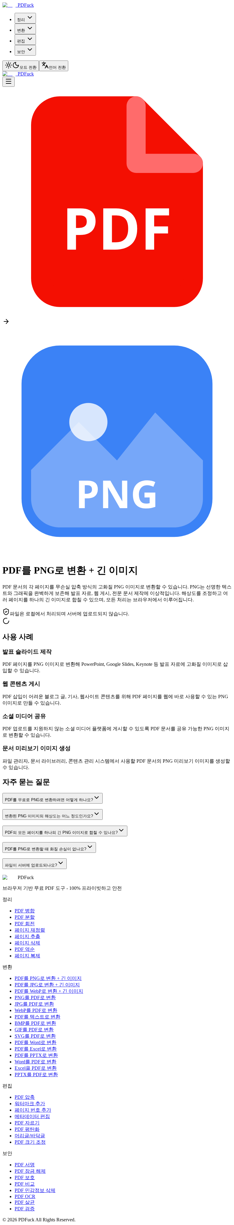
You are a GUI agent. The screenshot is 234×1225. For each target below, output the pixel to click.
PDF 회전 (25, 923)
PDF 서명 (25, 1164)
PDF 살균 (25, 1202)
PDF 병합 (25, 910)
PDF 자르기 (27, 1122)
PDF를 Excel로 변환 (36, 1048)
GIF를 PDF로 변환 (34, 1029)
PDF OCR (25, 1196)
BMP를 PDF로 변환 (35, 1023)
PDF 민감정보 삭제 (35, 1190)
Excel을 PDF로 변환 (36, 1068)
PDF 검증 (25, 1208)
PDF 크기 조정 (30, 1142)
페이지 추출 (27, 936)
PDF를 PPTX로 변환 (36, 1055)
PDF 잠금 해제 (30, 1171)
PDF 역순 (25, 949)
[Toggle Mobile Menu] (8, 82)
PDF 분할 (25, 917)
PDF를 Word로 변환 (35, 1042)
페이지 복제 (27, 955)
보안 (21, 52)
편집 (21, 41)
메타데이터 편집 (32, 1116)
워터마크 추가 (30, 1103)
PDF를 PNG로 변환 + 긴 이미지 (48, 978)
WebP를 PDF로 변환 (36, 1010)
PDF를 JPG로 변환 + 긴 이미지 (47, 984)
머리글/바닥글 (30, 1135)
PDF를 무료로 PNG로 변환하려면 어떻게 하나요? (49, 800)
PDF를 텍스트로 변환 (37, 1016)
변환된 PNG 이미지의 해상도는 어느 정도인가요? (49, 816)
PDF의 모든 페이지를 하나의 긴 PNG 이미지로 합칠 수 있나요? (61, 832)
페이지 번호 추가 (33, 1110)
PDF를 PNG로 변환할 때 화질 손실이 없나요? (45, 849)
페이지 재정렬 (30, 930)
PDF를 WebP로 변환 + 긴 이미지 (49, 991)
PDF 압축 (25, 1097)
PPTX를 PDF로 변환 (36, 1074)
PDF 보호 (25, 1177)
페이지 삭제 (27, 942)
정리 (21, 19)
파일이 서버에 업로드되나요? (31, 865)
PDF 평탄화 (27, 1129)
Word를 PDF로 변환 (35, 1061)
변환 (21, 30)
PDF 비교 (25, 1183)
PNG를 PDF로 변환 (35, 997)
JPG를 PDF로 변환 (34, 1004)
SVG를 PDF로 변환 (35, 1036)
